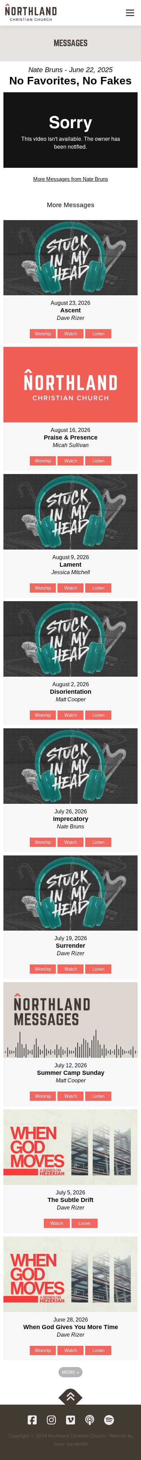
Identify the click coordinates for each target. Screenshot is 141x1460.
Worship (43, 333)
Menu (129, 12)
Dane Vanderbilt (71, 1444)
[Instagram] (51, 1420)
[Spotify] (109, 1420)
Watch (70, 333)
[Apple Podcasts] (90, 1420)
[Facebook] (32, 1420)
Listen (98, 333)
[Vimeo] (70, 1420)
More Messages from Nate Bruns (70, 179)
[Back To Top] (71, 1397)
